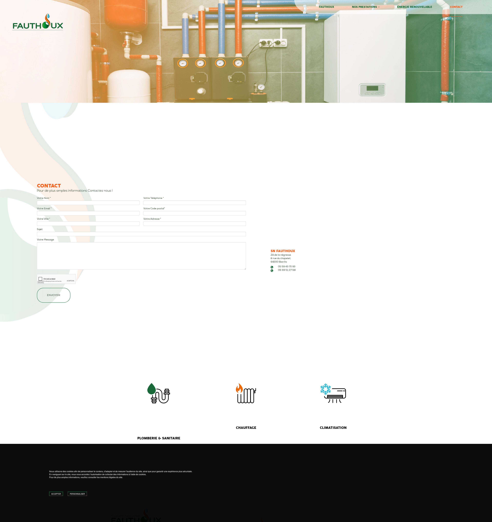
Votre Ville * (43, 219)
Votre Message (45, 240)
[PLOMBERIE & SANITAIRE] (158, 393)
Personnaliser (77, 494)
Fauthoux (326, 7)
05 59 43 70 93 (286, 266)
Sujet (40, 229)
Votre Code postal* (154, 208)
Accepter (56, 494)
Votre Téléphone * (153, 198)
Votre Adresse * (152, 219)
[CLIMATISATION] (333, 393)
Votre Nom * (44, 198)
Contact (456, 7)
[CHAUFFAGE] (246, 393)
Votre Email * (44, 208)
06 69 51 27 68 (287, 270)
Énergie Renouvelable (414, 7)
